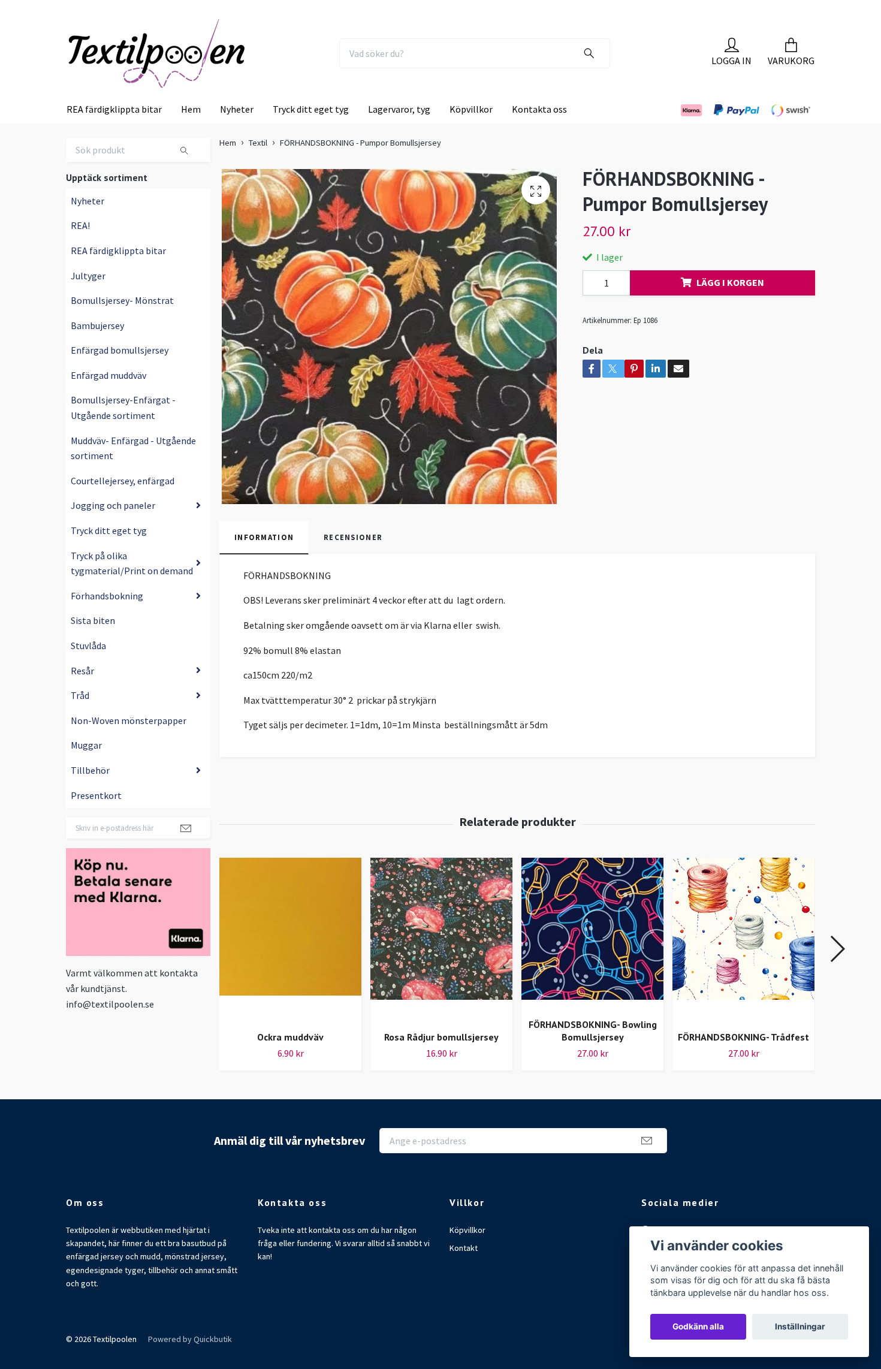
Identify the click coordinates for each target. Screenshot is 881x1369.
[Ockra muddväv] (290, 964)
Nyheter (237, 134)
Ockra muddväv (290, 1062)
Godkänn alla (698, 1326)
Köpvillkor (471, 134)
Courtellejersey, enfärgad (122, 505)
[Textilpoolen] (186, 65)
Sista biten (93, 645)
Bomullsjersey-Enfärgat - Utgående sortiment (123, 432)
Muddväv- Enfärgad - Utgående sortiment (133, 473)
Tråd (80, 720)
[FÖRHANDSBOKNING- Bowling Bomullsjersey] (592, 957)
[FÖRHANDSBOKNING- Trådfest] (743, 964)
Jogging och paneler (113, 530)
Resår (82, 695)
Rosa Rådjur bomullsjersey (441, 1062)
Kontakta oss (539, 134)
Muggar (86, 770)
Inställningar (800, 1326)
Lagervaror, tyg (399, 134)
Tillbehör (90, 795)
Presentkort (96, 819)
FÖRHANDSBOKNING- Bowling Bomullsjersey (593, 1055)
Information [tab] (264, 561)
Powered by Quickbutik (190, 1363)
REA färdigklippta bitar (114, 134)
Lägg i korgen (730, 307)
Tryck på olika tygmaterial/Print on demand (132, 587)
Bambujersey (97, 350)
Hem (191, 134)
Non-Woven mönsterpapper (128, 745)
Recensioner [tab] (353, 561)
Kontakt (463, 1272)
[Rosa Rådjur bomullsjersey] (441, 964)
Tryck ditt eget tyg (311, 134)
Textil (258, 167)
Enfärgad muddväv (108, 400)
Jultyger (88, 300)
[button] (837, 973)
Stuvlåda (88, 670)
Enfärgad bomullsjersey (119, 375)
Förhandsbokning (107, 620)
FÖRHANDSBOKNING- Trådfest (743, 1062)
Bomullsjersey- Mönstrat (122, 325)
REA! (80, 250)
